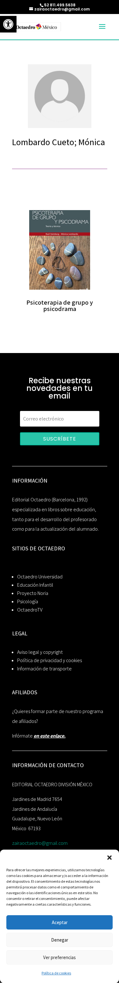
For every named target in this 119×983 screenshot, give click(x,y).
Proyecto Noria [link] (32, 593)
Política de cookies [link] (56, 973)
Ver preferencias (59, 957)
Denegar (59, 940)
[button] (109, 857)
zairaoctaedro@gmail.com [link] (40, 843)
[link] (8, 24)
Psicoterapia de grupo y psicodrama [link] (59, 305)
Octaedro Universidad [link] (40, 576)
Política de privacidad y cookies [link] (49, 660)
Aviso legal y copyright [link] (40, 652)
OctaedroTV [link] (30, 609)
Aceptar (60, 922)
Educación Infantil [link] (35, 585)
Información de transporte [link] (44, 668)
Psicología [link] (27, 601)
